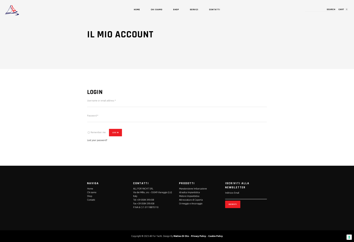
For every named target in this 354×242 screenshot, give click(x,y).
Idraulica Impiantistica (189, 192)
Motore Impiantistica (189, 196)
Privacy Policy (198, 236)
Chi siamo (91, 192)
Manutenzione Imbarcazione (193, 188)
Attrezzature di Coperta (191, 200)
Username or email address (101, 100)
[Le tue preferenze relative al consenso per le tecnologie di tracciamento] (349, 237)
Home (90, 188)
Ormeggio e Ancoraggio (190, 203)
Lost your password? (97, 140)
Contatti (91, 200)
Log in (115, 132)
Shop (89, 196)
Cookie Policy (215, 236)
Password (92, 115)
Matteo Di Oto (181, 236)
